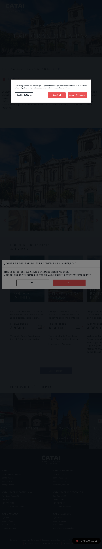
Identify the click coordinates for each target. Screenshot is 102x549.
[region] (51, 91)
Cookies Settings (24, 95)
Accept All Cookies (77, 95)
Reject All (57, 95)
